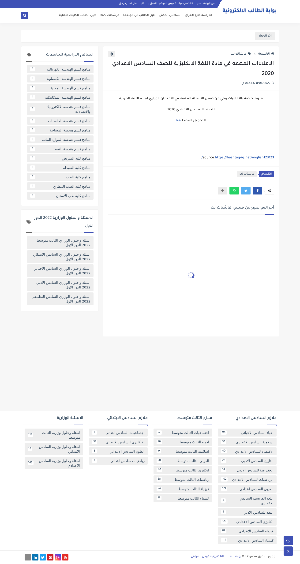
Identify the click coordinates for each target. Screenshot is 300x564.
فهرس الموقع (167, 3)
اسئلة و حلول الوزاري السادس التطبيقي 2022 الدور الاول (61, 298)
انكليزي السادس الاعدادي (248, 521)
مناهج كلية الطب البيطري (61, 186)
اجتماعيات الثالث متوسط (183, 432)
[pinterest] (50, 557)
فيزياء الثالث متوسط (183, 488)
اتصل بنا (151, 3)
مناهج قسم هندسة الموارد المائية (61, 139)
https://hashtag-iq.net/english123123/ (238, 158)
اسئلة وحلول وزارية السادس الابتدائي (54, 449)
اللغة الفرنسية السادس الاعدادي (248, 500)
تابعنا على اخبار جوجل (131, 3)
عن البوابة (209, 3)
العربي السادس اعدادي (248, 488)
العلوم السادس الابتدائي (119, 451)
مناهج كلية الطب (61, 177)
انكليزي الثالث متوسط (183, 470)
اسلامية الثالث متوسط (183, 451)
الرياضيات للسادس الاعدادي (248, 479)
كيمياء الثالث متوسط (183, 498)
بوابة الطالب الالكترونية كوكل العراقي (216, 556)
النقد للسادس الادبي (248, 512)
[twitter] (43, 557)
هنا (178, 121)
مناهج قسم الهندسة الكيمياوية (61, 78)
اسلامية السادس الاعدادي (248, 442)
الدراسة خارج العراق (198, 15)
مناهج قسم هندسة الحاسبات (61, 120)
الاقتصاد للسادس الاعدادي (248, 451)
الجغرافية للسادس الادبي (248, 470)
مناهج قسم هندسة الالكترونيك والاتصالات (61, 109)
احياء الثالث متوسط (183, 442)
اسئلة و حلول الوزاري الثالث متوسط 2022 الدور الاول (63, 242)
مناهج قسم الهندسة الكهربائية (61, 69)
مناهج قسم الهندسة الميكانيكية (61, 97)
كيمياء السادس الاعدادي (248, 540)
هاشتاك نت (239, 54)
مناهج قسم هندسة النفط (61, 148)
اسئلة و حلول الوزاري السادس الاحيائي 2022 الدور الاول (62, 270)
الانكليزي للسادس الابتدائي (119, 442)
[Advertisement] (150, 375)
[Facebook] (28, 557)
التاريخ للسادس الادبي (248, 460)
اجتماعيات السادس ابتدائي (119, 432)
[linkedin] (35, 557)
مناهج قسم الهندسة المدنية (61, 88)
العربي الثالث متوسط (183, 460)
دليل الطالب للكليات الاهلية (77, 15)
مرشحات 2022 (109, 15)
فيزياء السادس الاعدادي (248, 531)
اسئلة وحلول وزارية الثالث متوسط (54, 435)
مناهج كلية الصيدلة (61, 167)
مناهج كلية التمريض (61, 158)
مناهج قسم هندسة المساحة (61, 130)
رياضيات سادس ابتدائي (119, 460)
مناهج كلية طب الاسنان (61, 195)
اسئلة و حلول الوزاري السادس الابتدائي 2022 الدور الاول (61, 256)
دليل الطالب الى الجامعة (139, 15)
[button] (257, 190)
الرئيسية (264, 54)
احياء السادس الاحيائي (248, 432)
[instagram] (58, 557)
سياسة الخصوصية (190, 3)
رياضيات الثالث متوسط (183, 479)
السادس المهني (170, 15)
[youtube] (65, 557)
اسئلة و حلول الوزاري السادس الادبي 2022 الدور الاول (63, 284)
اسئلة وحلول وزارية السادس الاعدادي (54, 463)
